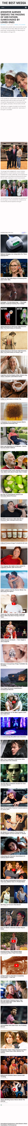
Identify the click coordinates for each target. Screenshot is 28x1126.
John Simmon (3, 24)
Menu (2, 7)
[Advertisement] (14, 48)
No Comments (22, 24)
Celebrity (16, 24)
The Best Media (14, 3)
